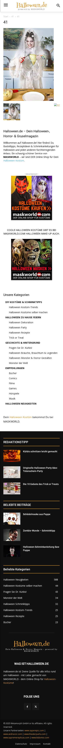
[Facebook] (27, 706)
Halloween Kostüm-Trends (23, 307)
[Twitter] (35, 706)
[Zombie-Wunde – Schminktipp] (11, 535)
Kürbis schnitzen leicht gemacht (40, 451)
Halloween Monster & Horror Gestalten (30, 358)
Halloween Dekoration (21, 322)
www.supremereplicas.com (16, 737)
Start (5, 16)
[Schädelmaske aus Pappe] (11, 518)
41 (12, 16)
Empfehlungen (14, 368)
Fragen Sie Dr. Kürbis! (20, 347)
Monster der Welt (18, 363)
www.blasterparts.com (35, 734)
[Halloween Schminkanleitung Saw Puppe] (11, 551)
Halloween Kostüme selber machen (28, 312)
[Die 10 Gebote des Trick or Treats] (11, 488)
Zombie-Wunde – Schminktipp (39, 530)
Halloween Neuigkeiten (20, 403)
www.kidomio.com (40, 737)
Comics (13, 378)
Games (13, 388)
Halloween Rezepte (19, 332)
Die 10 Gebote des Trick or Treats (41, 484)
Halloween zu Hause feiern (23, 317)
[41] (28, 99)
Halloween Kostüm (13, 160)
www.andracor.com (12, 734)
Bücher (13, 373)
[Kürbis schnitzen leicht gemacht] (11, 456)
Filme (12, 383)
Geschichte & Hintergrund (22, 342)
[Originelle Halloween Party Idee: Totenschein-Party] (11, 472)
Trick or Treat (16, 337)
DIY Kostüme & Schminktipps (23, 302)
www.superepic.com (34, 730)
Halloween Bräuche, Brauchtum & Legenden (33, 352)
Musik (12, 398)
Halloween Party (18, 327)
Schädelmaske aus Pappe (36, 514)
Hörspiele (14, 393)
